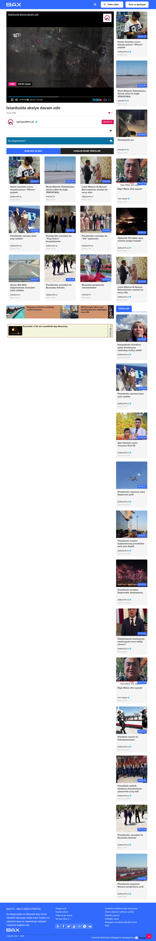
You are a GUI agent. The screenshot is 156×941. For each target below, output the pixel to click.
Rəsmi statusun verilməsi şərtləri (119, 912)
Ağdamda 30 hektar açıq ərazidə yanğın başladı (130, 239)
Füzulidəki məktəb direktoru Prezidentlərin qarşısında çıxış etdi (130, 788)
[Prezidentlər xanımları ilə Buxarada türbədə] (60, 268)
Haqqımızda (61, 908)
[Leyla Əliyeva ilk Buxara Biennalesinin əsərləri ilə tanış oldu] (96, 170)
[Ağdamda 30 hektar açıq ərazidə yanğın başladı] (131, 221)
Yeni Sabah (123, 199)
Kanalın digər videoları (87, 151)
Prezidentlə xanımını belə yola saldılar (23, 237)
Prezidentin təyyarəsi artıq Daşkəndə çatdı (131, 493)
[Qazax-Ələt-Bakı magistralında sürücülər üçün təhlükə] (24, 268)
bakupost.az (15, 295)
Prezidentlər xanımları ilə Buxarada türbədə (58, 286)
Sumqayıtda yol (126, 140)
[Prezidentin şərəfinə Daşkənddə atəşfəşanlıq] (131, 573)
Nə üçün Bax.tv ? (63, 919)
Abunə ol (107, 122)
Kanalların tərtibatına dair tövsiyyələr (121, 908)
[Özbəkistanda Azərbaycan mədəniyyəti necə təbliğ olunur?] (131, 622)
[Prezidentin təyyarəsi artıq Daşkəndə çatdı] (131, 475)
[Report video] (111, 131)
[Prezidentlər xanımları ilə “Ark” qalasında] (96, 219)
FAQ (107, 926)
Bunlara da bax (33, 151)
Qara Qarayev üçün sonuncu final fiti (128, 444)
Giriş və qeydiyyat (137, 4)
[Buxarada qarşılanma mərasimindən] (96, 268)
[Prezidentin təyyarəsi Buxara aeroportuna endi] (131, 867)
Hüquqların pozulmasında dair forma (121, 922)
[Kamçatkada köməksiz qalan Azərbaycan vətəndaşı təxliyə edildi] (131, 328)
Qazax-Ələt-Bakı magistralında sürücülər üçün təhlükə (22, 288)
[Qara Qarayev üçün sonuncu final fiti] (131, 426)
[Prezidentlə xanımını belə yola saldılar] (24, 219)
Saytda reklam (62, 912)
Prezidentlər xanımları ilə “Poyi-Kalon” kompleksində (58, 239)
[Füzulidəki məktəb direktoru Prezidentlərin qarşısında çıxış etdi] (131, 769)
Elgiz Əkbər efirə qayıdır (130, 189)
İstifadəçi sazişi (112, 919)
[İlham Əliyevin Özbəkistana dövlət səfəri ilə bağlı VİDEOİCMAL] (60, 170)
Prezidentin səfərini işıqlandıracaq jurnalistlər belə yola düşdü (131, 543)
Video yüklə (113, 4)
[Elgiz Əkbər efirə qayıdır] (131, 172)
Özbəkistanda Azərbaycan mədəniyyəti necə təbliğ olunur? (131, 641)
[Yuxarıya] (149, 936)
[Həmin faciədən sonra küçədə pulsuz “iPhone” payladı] (24, 170)
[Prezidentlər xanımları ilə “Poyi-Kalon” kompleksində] (60, 219)
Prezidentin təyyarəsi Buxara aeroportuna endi (131, 885)
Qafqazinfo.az (16, 197)
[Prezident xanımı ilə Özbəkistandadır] (131, 720)
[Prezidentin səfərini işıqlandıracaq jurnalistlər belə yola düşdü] (131, 524)
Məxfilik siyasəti (112, 915)
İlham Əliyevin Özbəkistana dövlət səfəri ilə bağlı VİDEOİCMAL (60, 189)
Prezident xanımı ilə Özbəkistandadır (128, 738)
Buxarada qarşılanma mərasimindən (93, 286)
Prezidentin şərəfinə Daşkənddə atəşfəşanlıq (130, 591)
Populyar (124, 309)
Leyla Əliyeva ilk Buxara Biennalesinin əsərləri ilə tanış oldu (94, 189)
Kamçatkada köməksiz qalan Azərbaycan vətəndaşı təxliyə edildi (130, 347)
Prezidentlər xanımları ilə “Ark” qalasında (94, 237)
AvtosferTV (50, 197)
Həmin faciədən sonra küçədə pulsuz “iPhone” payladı (22, 189)
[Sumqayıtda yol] (131, 123)
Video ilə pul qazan (64, 915)
